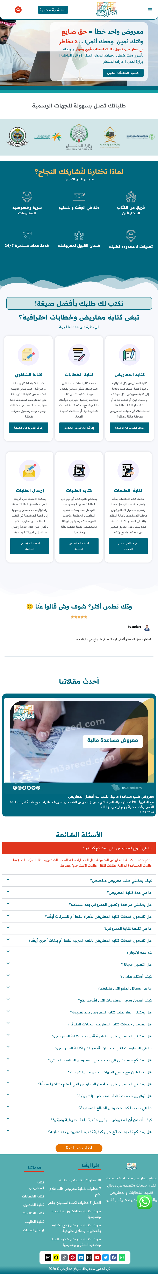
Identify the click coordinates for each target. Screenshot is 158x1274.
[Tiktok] (64, 1257)
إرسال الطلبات (30, 490)
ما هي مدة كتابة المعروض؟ (129, 892)
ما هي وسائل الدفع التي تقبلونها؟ (125, 988)
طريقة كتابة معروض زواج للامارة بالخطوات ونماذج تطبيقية (76, 1228)
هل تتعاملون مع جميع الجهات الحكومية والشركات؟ (110, 1072)
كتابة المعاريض (130, 374)
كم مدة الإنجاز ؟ (139, 952)
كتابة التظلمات (128, 490)
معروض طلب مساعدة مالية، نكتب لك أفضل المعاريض (111, 796)
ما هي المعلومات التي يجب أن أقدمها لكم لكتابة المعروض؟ (103, 1048)
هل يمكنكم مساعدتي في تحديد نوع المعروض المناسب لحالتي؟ (100, 1060)
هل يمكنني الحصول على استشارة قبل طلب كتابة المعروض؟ (102, 1036)
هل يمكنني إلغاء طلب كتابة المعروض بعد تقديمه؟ (111, 1012)
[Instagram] (89, 1257)
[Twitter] (105, 1257)
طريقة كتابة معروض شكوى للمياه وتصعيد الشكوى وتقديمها (75, 1242)
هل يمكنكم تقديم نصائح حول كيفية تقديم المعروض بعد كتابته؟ (100, 1131)
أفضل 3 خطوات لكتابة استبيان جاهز (74, 1203)
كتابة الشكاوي (28, 374)
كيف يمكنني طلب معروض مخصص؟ (121, 880)
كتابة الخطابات (79, 374)
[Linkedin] (81, 1257)
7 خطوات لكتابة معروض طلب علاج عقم (75, 1191)
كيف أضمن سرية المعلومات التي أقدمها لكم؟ (115, 1000)
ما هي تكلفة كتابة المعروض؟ (128, 928)
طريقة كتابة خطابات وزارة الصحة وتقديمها (76, 1214)
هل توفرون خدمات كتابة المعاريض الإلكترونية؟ (114, 1096)
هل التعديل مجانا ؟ (136, 964)
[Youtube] (97, 1257)
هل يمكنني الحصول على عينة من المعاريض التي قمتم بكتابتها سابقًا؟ (95, 1084)
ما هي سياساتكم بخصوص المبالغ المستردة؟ (115, 1107)
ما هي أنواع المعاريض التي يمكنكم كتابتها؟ (117, 848)
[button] (149, 9)
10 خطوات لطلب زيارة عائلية (80, 1180)
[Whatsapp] (122, 1257)
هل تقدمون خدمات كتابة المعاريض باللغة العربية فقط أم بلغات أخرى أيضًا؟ (90, 940)
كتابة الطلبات (79, 490)
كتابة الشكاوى (33, 1205)
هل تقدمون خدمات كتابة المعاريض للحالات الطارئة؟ (110, 1024)
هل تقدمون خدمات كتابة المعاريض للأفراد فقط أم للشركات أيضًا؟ (98, 916)
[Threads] (48, 1257)
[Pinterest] (72, 1257)
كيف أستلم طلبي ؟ (136, 976)
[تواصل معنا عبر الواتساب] (144, 1208)
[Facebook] (113, 1257)
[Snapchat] (56, 1257)
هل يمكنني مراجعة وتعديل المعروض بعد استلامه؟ (110, 904)
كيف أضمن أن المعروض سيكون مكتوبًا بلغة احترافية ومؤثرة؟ (101, 1119)
